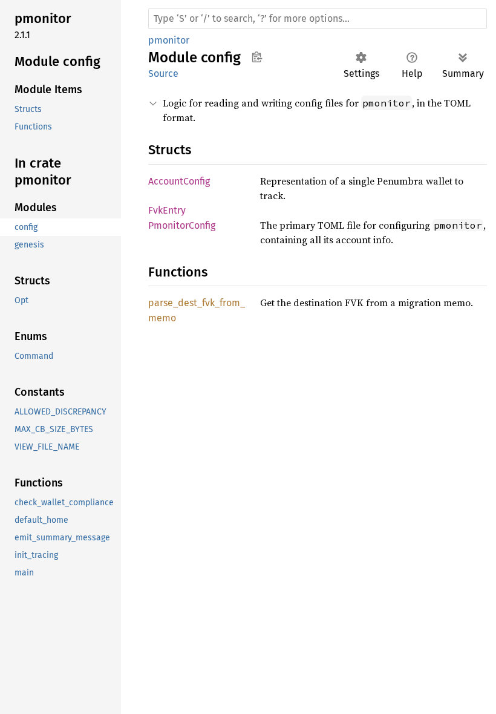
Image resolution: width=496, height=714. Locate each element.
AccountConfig (179, 181)
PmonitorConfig (181, 225)
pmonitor (168, 40)
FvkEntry (167, 210)
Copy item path (257, 57)
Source (163, 73)
